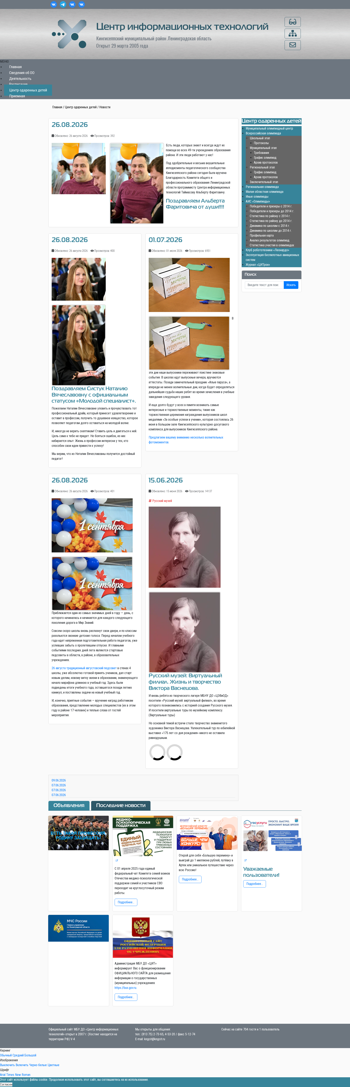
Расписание (18, 84)
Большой (30, 1055)
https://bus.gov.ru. (126, 988)
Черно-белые (38, 1065)
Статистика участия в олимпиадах (272, 245)
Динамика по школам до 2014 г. (271, 231)
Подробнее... (126, 902)
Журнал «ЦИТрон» (258, 265)
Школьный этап (260, 138)
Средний (18, 1055)
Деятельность (20, 78)
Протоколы (261, 143)
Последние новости (120, 805)
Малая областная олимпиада (264, 192)
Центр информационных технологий (182, 27)
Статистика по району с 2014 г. (270, 216)
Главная (15, 66)
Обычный (6, 1055)
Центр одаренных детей (28, 90)
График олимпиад (265, 158)
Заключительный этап (264, 182)
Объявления (68, 805)
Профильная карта (262, 235)
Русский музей (162, 501)
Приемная (17, 96)
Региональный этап (262, 167)
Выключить (7, 1065)
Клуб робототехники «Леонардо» (267, 250)
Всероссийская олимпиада (263, 133)
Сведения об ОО (21, 72)
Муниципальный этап (263, 148)
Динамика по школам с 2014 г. (270, 226)
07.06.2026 (59, 785)
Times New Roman (18, 1075)
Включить (22, 1065)
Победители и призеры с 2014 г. (271, 206)
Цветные (53, 1065)
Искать (291, 285)
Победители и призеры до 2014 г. (272, 211)
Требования (261, 153)
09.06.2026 (59, 780)
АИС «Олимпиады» (258, 201)
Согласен (6, 1084)
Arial (2, 1075)
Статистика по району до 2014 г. (271, 221)
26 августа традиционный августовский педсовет (84, 668)
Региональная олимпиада (262, 187)
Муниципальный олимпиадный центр (269, 128)
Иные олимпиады (257, 196)
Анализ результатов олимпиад (269, 240)
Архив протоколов (266, 162)
